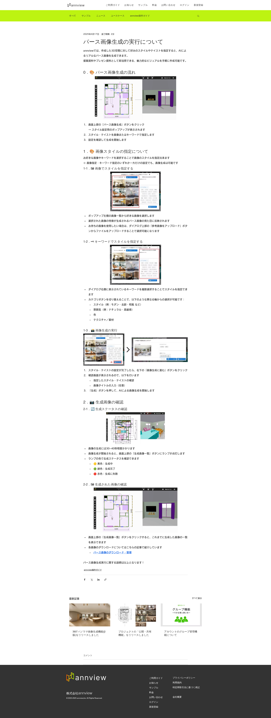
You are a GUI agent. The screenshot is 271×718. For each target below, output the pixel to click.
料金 (151, 692)
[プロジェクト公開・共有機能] (135, 615)
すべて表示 (197, 598)
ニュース (100, 15)
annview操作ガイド (140, 15)
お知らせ (153, 683)
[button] (198, 16)
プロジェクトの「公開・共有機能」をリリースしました (134, 633)
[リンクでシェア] (105, 579)
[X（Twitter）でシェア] (91, 579)
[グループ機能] (181, 614)
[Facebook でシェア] (84, 579)
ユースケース (117, 15)
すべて (72, 15)
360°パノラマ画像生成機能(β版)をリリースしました (89, 633)
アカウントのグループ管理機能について (180, 633)
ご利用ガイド (156, 678)
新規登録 (153, 706)
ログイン (153, 702)
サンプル (86, 15)
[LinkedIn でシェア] (98, 579)
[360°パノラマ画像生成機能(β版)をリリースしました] (89, 614)
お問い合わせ (156, 697)
